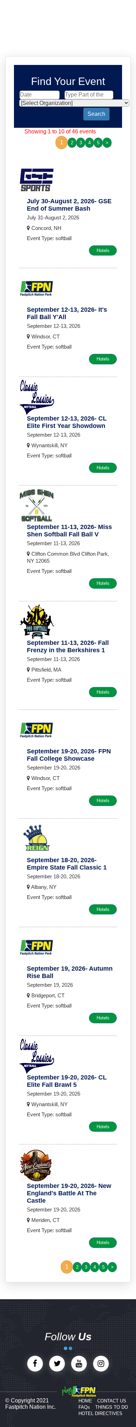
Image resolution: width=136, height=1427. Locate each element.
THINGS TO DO (111, 1407)
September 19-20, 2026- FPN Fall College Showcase (69, 755)
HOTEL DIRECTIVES (100, 1413)
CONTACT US (111, 1400)
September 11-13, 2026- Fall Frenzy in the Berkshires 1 (68, 646)
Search (96, 114)
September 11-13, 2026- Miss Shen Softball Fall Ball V (69, 530)
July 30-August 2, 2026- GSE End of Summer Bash (69, 205)
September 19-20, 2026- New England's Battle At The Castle (69, 1193)
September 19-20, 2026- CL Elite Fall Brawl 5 (67, 1081)
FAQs (84, 1407)
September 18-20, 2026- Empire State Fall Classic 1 (67, 864)
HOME (85, 1400)
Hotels (103, 250)
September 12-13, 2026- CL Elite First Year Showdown (67, 422)
